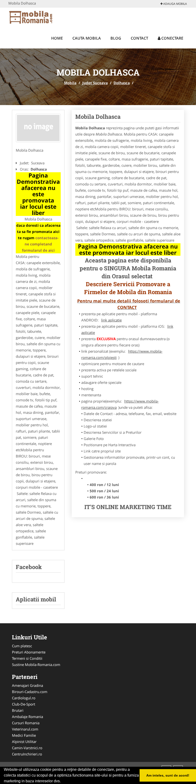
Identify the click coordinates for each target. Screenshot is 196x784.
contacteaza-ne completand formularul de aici (40, 244)
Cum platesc (22, 645)
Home (57, 38)
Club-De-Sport (23, 704)
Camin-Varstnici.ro (27, 747)
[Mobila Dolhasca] (38, 128)
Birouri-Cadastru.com (29, 691)
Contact (139, 38)
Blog (115, 38)
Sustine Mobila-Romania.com (36, 664)
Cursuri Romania (25, 722)
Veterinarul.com (25, 729)
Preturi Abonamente (28, 652)
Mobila (70, 82)
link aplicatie (111, 320)
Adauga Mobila (175, 4)
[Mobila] (39, 17)
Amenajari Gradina (27, 685)
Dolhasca (122, 82)
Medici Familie (24, 735)
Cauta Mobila (86, 38)
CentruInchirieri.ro (27, 754)
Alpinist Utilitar (24, 741)
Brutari (17, 710)
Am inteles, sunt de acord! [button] (167, 775)
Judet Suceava (95, 82)
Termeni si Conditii (27, 658)
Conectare (171, 38)
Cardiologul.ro (23, 697)
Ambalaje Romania (27, 716)
